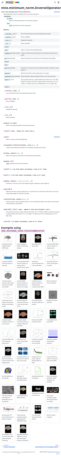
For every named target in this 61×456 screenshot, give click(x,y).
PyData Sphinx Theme (54, 452)
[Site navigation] (2, 2)
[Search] (55, 2)
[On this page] (58, 2)
